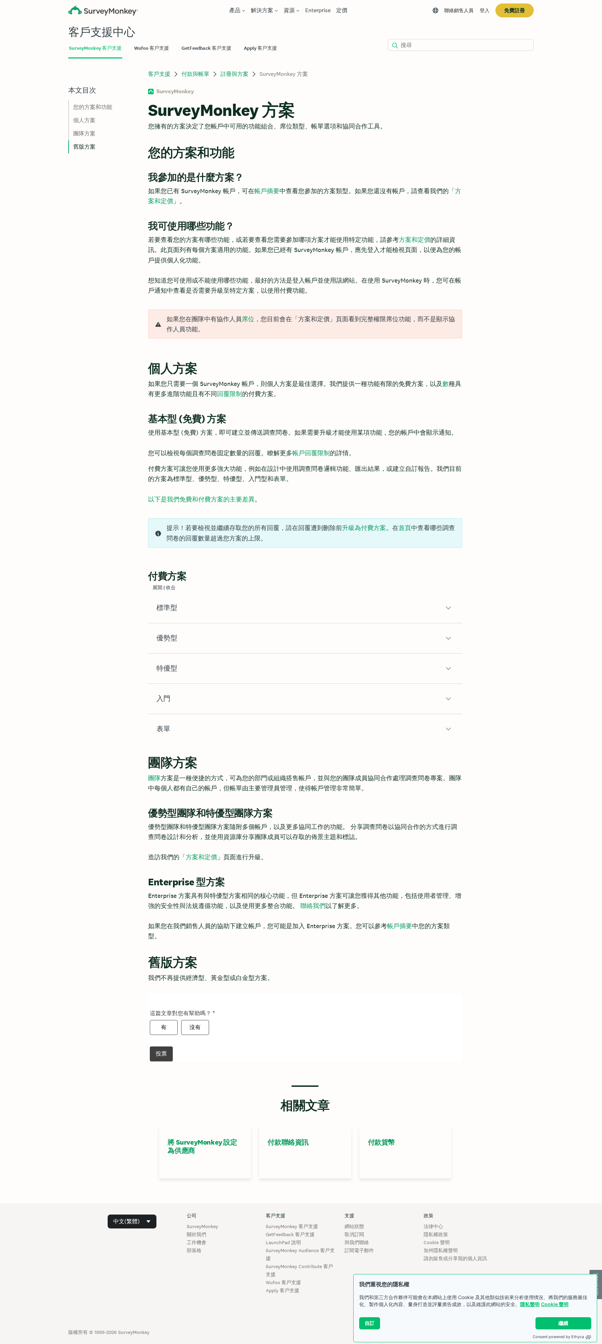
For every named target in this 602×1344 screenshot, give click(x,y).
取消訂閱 (354, 1234)
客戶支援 (159, 74)
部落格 (194, 1250)
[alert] (305, 324)
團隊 (154, 778)
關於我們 (196, 1234)
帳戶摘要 (266, 191)
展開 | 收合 (164, 587)
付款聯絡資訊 (288, 1142)
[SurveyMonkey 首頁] (103, 11)
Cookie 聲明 (555, 1304)
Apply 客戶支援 (282, 1290)
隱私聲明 (530, 1304)
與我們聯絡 (357, 1242)
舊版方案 (84, 146)
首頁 (405, 528)
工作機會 (196, 1242)
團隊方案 (84, 133)
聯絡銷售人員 (458, 10)
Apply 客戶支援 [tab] (260, 48)
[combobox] (132, 1221)
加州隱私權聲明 (441, 1250)
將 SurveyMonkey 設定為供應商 (202, 1146)
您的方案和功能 (92, 107)
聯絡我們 (312, 906)
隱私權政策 (436, 1234)
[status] (305, 533)
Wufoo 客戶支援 (283, 1282)
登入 (484, 10)
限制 (236, 394)
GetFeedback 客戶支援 (290, 1234)
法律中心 (433, 1226)
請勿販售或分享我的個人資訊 (455, 1258)
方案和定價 (414, 240)
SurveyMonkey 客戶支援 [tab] (95, 48)
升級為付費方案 (364, 528)
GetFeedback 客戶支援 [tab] (206, 48)
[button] (305, 608)
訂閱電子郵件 (359, 1250)
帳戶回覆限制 (311, 453)
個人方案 (84, 120)
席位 (248, 319)
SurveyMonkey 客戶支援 (292, 1226)
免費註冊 (514, 10)
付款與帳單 (195, 74)
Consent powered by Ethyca (558, 1336)
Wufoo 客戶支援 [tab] (151, 48)
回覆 (223, 394)
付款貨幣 (381, 1142)
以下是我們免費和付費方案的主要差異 (201, 499)
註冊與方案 (234, 74)
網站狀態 (354, 1226)
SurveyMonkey (202, 1226)
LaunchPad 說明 (283, 1242)
